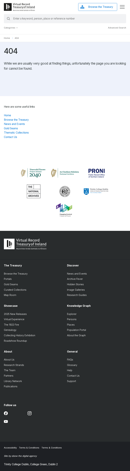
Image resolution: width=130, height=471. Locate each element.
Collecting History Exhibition (19, 335)
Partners (8, 375)
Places (71, 324)
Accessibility (10, 447)
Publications (10, 386)
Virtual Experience (14, 319)
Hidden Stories (75, 284)
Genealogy (10, 329)
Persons (72, 319)
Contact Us (10, 137)
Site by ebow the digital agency (20, 456)
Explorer (72, 314)
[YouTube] (6, 421)
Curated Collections (15, 289)
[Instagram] (29, 413)
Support (71, 381)
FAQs (70, 359)
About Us (9, 359)
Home (7, 38)
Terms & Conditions (29, 447)
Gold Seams (11, 128)
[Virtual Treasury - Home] (19, 7)
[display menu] (122, 7)
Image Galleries (76, 289)
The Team (9, 370)
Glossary (72, 365)
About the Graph (76, 335)
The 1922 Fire (11, 324)
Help (69, 370)
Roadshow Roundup (15, 340)
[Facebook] (6, 413)
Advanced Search (117, 27)
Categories (10, 27)
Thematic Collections (16, 132)
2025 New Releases (15, 314)
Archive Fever (75, 278)
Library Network (13, 381)
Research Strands (14, 365)
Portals (8, 278)
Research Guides (77, 295)
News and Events (14, 124)
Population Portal (76, 329)
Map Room (10, 295)
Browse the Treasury (16, 119)
